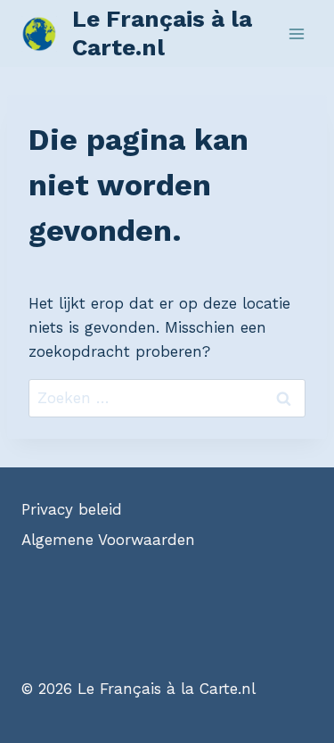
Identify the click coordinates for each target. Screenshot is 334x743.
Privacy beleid (71, 509)
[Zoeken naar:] (167, 398)
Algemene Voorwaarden (108, 540)
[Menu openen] (296, 33)
